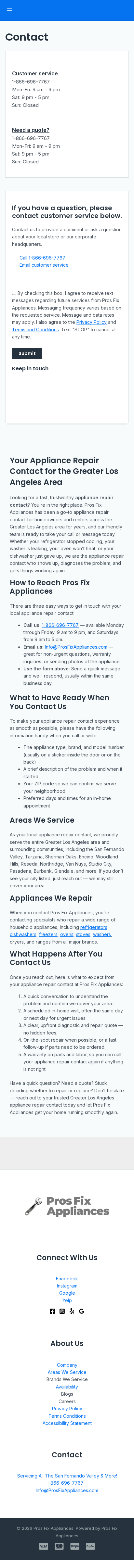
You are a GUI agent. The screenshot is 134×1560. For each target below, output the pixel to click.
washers (102, 934)
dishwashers (23, 934)
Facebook (67, 1278)
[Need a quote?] (15, 123)
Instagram (67, 1285)
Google (67, 1293)
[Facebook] (52, 1311)
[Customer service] (15, 66)
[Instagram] (62, 1311)
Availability (67, 1386)
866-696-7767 (67, 1483)
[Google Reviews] (82, 1311)
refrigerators (93, 927)
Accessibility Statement (67, 1423)
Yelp (67, 1300)
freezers (48, 934)
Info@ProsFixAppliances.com (76, 647)
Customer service (35, 73)
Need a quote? (30, 130)
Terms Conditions (67, 1416)
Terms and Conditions (35, 329)
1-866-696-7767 (60, 625)
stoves (83, 934)
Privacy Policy (91, 322)
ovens (67, 934)
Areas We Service (67, 1372)
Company (67, 1365)
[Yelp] (72, 1311)
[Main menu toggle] (9, 10)
